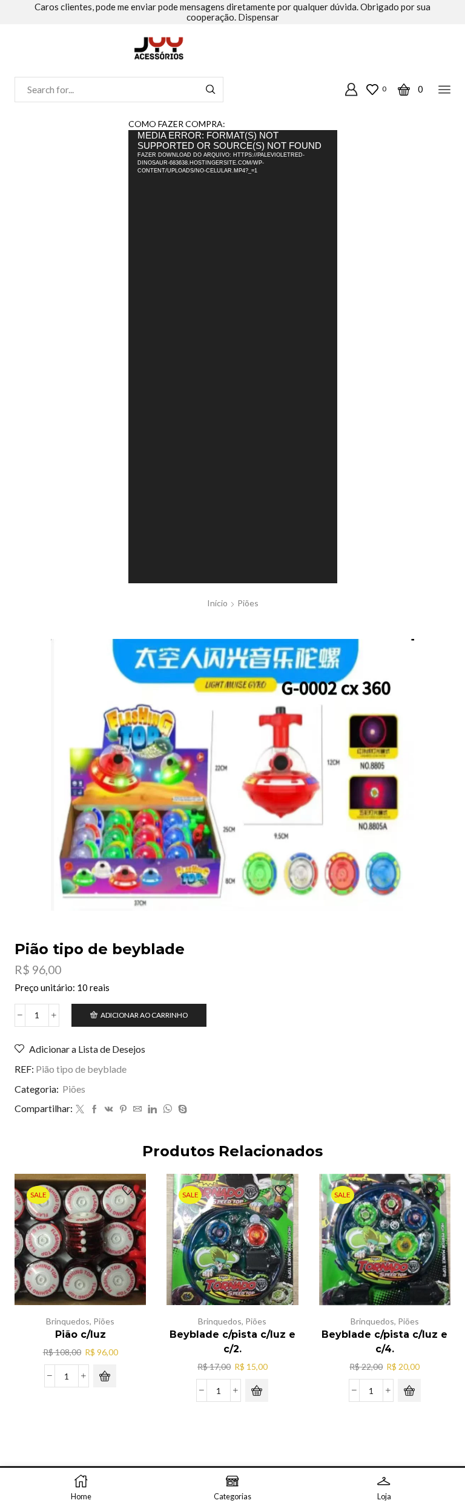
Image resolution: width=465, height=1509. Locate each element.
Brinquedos (68, 1321)
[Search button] (211, 89)
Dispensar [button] (258, 16)
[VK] (109, 1109)
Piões (248, 603)
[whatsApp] (167, 1109)
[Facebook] (94, 1109)
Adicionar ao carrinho (144, 1015)
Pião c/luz (80, 1334)
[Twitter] (80, 1109)
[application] (232, 356)
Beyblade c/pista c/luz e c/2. (232, 1342)
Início (217, 603)
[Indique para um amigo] (137, 1109)
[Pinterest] (123, 1109)
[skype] (181, 1109)
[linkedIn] (152, 1109)
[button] (104, 1375)
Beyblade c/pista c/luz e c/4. (384, 1342)
